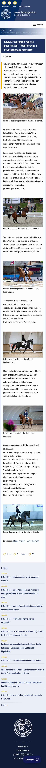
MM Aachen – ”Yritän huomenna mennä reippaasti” (17, 621)
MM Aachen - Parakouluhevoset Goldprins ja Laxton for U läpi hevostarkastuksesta (22, 633)
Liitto (8, 554)
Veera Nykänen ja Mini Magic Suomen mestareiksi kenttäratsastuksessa (21, 684)
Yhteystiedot (5, 6)
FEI (32, 554)
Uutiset (11, 30)
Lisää (3, 705)
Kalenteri (13, 6)
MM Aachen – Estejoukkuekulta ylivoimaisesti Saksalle (20, 579)
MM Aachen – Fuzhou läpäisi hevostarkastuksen (21, 660)
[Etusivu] (6, 14)
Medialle (20, 6)
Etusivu (3, 30)
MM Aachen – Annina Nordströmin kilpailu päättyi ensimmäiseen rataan (22, 608)
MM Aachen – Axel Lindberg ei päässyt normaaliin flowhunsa (21, 697)
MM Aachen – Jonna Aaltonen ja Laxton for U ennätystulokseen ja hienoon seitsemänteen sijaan (20, 593)
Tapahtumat (21, 554)
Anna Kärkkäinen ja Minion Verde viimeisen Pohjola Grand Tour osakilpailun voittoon (22, 672)
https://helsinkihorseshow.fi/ (26, 541)
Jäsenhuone (27, 6)
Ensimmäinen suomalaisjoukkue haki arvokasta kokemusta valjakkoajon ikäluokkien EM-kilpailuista (21, 648)
